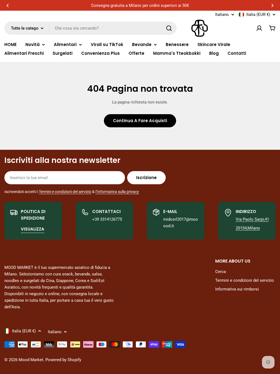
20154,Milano (248, 228)
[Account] (259, 28)
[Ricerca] (169, 28)
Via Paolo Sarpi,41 (252, 219)
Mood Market (31, 359)
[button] (7, 5)
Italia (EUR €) (258, 14)
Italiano (222, 15)
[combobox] (90, 28)
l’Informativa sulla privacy (117, 191)
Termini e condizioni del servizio (65, 191)
